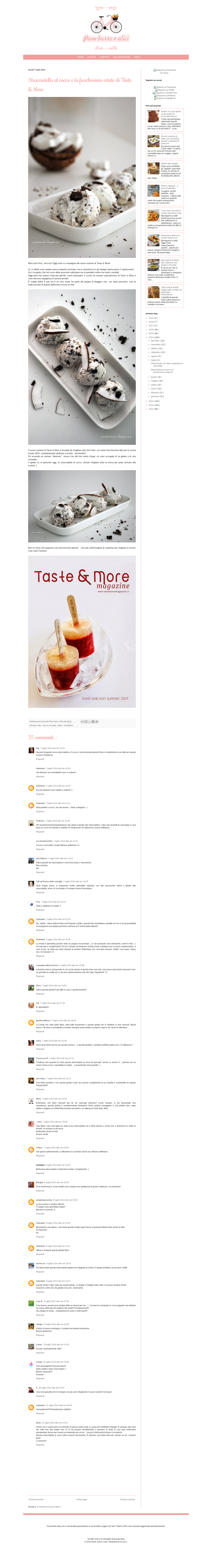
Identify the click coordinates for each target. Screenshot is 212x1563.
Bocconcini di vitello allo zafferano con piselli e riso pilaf (170, 262)
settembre (155, 352)
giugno (154, 377)
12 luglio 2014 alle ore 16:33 (56, 1324)
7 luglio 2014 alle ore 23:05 (55, 1122)
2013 (151, 401)
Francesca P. (42, 1058)
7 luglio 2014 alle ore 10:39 (58, 768)
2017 (151, 325)
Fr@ (38, 902)
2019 (151, 318)
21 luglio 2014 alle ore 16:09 (59, 1405)
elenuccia (40, 1263)
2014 (151, 337)
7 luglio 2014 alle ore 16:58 (72, 965)
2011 (151, 409)
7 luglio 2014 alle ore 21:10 (61, 1058)
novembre (156, 344)
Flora (38, 985)
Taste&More (68, 725)
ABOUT (137, 57)
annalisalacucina (44, 1200)
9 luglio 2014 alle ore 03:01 (65, 1200)
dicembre (155, 341)
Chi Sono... (165, 73)
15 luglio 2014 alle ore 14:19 (56, 1344)
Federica (40, 821)
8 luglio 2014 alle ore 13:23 (58, 1165)
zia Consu (40, 1078)
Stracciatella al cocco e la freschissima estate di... (162, 371)
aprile (154, 385)
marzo (154, 388)
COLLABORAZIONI (121, 57)
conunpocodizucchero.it (47, 965)
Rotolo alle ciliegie (169, 163)
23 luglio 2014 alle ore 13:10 (55, 1423)
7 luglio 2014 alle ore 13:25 (75, 881)
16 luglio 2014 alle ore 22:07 (51, 1388)
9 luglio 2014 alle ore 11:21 (58, 1246)
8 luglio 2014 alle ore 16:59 (56, 1182)
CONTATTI (104, 57)
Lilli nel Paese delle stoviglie (49, 881)
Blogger (123, 1542)
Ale (37, 748)
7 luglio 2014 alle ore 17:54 (52, 1003)
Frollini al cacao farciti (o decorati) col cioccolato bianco (171, 114)
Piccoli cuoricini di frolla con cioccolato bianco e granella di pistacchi (170, 140)
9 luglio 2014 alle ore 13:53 (58, 1263)
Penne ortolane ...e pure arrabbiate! (169, 187)
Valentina (40, 768)
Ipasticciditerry (43, 1020)
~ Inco (39, 1122)
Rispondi (40, 759)
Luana (39, 1344)
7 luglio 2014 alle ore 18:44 (63, 1020)
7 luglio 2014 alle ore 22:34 (54, 1099)
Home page (82, 1499)
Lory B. (39, 1301)
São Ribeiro (41, 858)
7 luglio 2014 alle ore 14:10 (53, 902)
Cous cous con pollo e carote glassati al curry (171, 211)
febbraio (155, 392)
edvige (39, 1324)
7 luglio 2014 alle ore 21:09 (54, 1041)
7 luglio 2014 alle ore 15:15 (58, 919)
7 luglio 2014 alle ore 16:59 (54, 985)
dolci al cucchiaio (50, 725)
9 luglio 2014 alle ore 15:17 (58, 1281)
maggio (154, 381)
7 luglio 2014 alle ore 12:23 (60, 858)
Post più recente (36, 1499)
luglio (154, 360)
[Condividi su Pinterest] (97, 721)
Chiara (39, 1148)
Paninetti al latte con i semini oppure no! (170, 236)
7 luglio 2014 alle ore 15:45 (58, 939)
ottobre (154, 348)
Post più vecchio (127, 1499)
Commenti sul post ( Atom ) (49, 1507)
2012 (151, 405)
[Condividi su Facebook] (93, 721)
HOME (81, 57)
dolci (39, 725)
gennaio (155, 396)
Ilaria (38, 1423)
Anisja (39, 1362)
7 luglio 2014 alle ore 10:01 (52, 748)
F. (37, 1388)
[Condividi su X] (89, 721)
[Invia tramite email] (82, 721)
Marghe (39, 1182)
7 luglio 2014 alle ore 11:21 (58, 803)
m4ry (38, 1041)
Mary (38, 1099)
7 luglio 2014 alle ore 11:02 (58, 786)
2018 (151, 322)
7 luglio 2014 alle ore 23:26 (56, 1148)
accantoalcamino (44, 841)
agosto (154, 356)
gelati (60, 725)
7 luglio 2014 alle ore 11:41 (65, 841)
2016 (151, 329)
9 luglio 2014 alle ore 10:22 (58, 1223)
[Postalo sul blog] (86, 721)
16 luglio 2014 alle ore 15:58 (56, 1362)
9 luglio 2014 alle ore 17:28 (56, 1301)
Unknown (40, 786)
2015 (151, 333)
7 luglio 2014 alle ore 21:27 (58, 1078)
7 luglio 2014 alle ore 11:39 (57, 821)
